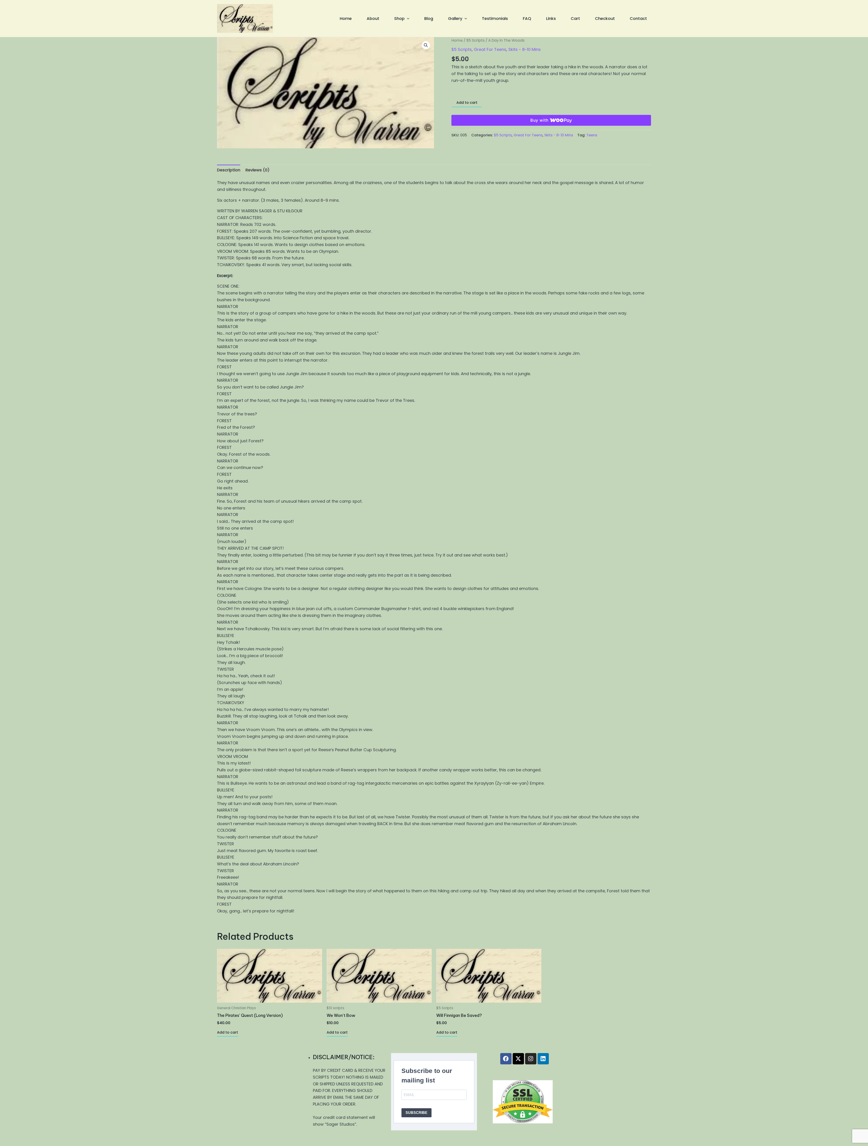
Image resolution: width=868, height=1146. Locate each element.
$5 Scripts (475, 40)
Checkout (605, 18)
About (373, 18)
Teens (591, 135)
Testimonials (495, 18)
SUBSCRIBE (416, 1113)
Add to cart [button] (227, 1032)
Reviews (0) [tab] (257, 170)
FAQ (527, 18)
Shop (399, 18)
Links (551, 18)
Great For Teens (490, 49)
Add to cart (466, 102)
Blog (428, 18)
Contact (638, 18)
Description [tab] (228, 170)
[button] (407, 18)
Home (346, 18)
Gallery (455, 18)
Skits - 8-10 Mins (524, 49)
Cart (575, 18)
